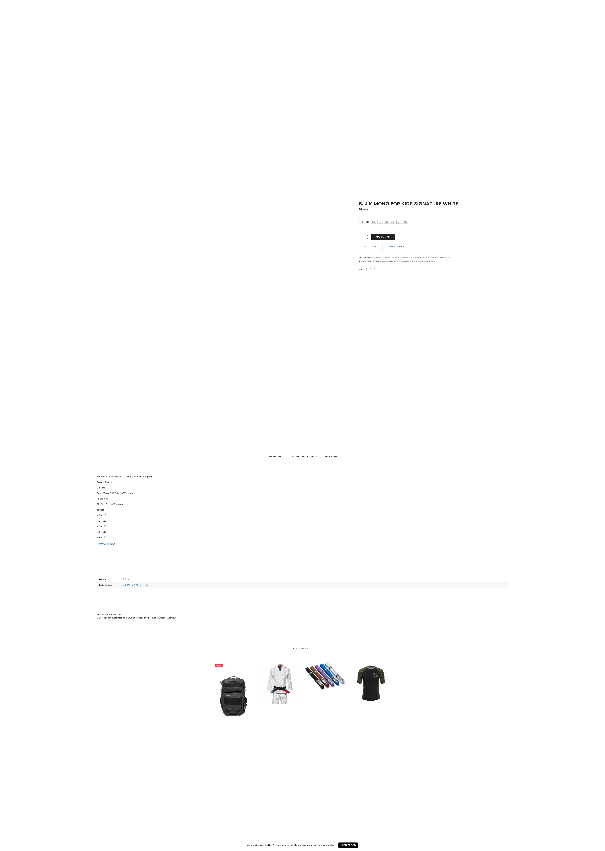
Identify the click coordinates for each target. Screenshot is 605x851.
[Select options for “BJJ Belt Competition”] (319, 676)
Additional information (303, 456)
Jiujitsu (396, 261)
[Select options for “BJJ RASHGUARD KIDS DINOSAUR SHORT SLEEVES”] (365, 683)
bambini (368, 261)
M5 (146, 585)
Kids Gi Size (364, 222)
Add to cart (383, 236)
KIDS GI (408, 261)
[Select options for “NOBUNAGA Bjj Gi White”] (273, 683)
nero (432, 261)
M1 (128, 585)
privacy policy (327, 845)
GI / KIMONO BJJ (386, 257)
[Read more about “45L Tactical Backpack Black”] (228, 693)
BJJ (383, 261)
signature (446, 257)
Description (274, 456)
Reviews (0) (331, 456)
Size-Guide (106, 544)
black (388, 261)
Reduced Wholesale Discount (425, 257)
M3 (137, 585)
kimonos (416, 261)
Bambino (377, 261)
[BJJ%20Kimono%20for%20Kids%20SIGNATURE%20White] (367, 268)
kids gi (407, 257)
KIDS (401, 257)
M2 (133, 585)
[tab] (274, 456)
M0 (124, 585)
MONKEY (425, 261)
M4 (142, 585)
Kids (397, 257)
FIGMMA (374, 257)
